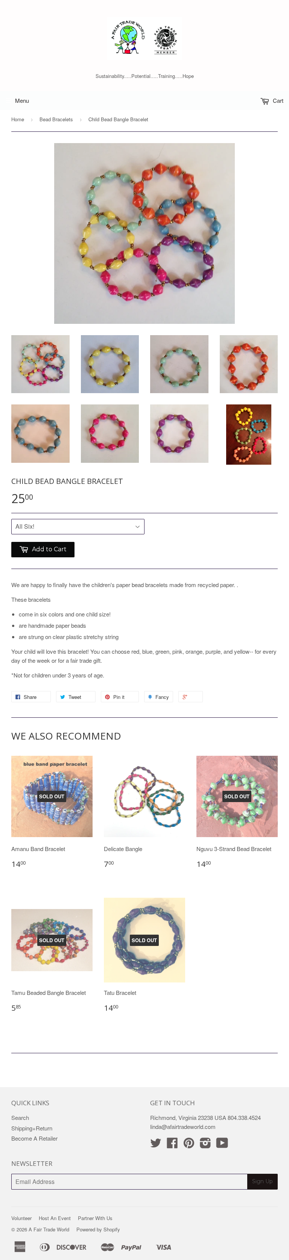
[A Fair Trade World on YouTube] (222, 1145)
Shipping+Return (31, 1128)
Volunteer (21, 1218)
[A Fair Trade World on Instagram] (205, 1145)
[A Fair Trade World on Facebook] (172, 1145)
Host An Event (55, 1218)
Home (17, 119)
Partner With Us (95, 1218)
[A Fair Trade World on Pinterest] (189, 1145)
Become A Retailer (34, 1138)
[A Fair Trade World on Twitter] (155, 1145)
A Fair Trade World (49, 1229)
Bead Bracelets (56, 119)
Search (20, 1117)
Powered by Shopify (98, 1229)
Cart (277, 100)
